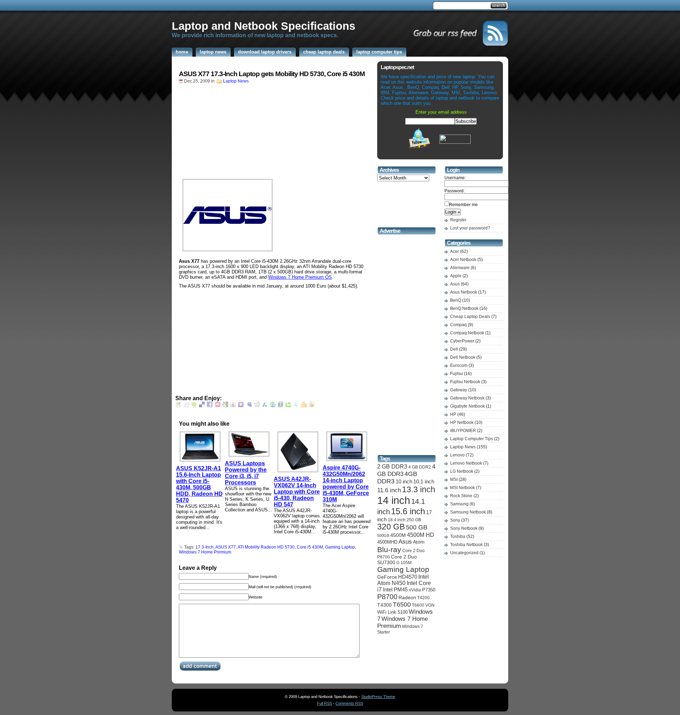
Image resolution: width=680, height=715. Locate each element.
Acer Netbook (463, 259)
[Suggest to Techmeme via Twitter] (280, 405)
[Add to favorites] (241, 405)
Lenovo (457, 455)
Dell (454, 349)
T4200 (423, 597)
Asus (405, 541)
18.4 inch (397, 519)
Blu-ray (389, 549)
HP (453, 414)
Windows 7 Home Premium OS (300, 277)
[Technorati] (288, 405)
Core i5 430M (310, 547)
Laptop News (236, 81)
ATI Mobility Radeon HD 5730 (266, 547)
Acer (454, 251)
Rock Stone (461, 495)
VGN (430, 605)
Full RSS (324, 703)
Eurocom (459, 365)
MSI (454, 479)
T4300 (384, 605)
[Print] (178, 405)
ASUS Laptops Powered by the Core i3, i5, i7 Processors (246, 473)
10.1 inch (423, 481)
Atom (419, 542)
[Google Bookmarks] (225, 405)
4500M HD (420, 535)
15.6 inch (408, 511)
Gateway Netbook (467, 398)
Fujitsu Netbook (465, 381)
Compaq (458, 324)
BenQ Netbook (464, 308)
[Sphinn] (194, 405)
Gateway (458, 389)
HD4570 (407, 577)
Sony (455, 520)
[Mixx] (217, 405)
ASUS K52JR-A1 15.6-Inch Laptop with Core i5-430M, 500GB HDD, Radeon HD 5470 (199, 484)
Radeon (407, 597)
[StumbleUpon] (273, 405)
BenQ (455, 300)
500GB (383, 535)
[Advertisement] (301, 6)
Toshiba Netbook (466, 544)
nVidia (415, 590)
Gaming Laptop (340, 547)
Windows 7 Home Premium (205, 552)
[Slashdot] (265, 405)
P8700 (387, 597)
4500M (398, 535)
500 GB (416, 527)
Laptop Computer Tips (471, 438)
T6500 (402, 604)
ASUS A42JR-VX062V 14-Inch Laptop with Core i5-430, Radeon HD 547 (297, 491)
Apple (455, 275)
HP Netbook (462, 422)
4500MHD (387, 542)
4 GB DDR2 (419, 467)
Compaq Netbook (467, 332)
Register (458, 219)
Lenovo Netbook (466, 463)
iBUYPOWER (463, 430)
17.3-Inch (205, 547)
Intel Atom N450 (403, 580)
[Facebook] (209, 405)
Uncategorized (464, 552)
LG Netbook (461, 471)
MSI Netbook (462, 487)
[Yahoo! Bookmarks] (304, 405)
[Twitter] (296, 405)
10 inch (404, 481)
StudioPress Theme (378, 696)
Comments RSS (349, 703)
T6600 (418, 605)
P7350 (428, 589)
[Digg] (186, 405)
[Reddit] (257, 405)
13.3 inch (418, 489)
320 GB (391, 526)
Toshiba (457, 536)
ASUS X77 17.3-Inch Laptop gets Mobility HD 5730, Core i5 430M (272, 74)
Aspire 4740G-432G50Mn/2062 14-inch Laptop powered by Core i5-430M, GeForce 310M (346, 484)
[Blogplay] (233, 405)
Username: (455, 177)
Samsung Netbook (468, 512)
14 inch (393, 500)
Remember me (463, 204)
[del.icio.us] (202, 405)
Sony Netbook (463, 528)
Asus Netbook (463, 292)
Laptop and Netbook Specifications (263, 26)
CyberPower (462, 341)
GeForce (387, 577)
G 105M (404, 562)
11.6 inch (389, 490)
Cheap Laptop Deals (470, 316)
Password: (454, 190)
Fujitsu (456, 373)
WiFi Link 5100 (392, 612)
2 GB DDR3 (392, 466)
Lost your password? (470, 228)
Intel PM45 (395, 589)
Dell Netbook (462, 357)
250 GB (414, 519)
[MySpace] (249, 405)
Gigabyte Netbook (467, 406)
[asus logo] (273, 215)
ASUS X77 (225, 547)
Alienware (460, 267)
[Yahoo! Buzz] (311, 405)
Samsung (459, 503)
